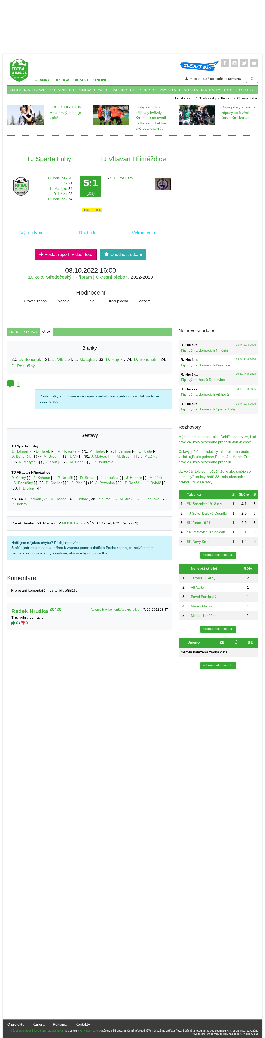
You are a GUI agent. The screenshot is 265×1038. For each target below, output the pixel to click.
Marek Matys (201, 606)
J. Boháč (154, 483)
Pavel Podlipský (203, 597)
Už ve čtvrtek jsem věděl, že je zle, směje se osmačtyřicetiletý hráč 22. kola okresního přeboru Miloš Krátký (215, 477)
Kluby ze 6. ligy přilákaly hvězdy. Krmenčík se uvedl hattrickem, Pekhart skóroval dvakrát (151, 117)
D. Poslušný (123, 178)
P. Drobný (27, 488)
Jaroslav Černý (203, 578)
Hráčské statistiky (110, 90)
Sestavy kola (164, 90)
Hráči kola (188, 90)
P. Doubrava (103, 462)
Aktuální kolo (61, 90)
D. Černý (18, 478)
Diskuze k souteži (239, 90)
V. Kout (51, 462)
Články (42, 80)
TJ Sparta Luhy (48, 159)
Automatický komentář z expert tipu (115, 609)
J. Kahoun (42, 478)
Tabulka (84, 90)
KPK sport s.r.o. (89, 1030)
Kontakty (83, 1024)
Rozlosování (35, 90)
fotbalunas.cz (184, 98)
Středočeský (207, 98)
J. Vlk (62, 183)
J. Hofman (19, 451)
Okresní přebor (247, 98)
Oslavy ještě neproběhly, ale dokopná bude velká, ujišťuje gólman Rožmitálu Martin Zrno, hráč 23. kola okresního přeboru (216, 457)
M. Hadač (97, 451)
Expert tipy (140, 90)
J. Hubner (134, 478)
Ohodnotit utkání (125, 254)
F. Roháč (132, 483)
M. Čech (77, 462)
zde (55, 401)
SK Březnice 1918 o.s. (205, 504)
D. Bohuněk (57, 178)
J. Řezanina (105, 483)
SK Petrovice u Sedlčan (206, 532)
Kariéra (39, 1024)
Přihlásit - (215, 79)
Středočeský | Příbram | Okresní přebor (87, 277)
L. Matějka (58, 189)
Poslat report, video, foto (67, 254)
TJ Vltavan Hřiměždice (132, 159)
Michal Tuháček (203, 616)
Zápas (46, 332)
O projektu (15, 1024)
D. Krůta (145, 451)
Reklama (60, 1024)
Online (100, 80)
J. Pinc (77, 483)
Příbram (226, 98)
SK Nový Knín (198, 542)
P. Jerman (123, 451)
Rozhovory (211, 90)
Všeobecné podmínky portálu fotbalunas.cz (37, 1030)
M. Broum (51, 456)
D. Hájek (60, 194)
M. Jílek (156, 478)
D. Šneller (54, 483)
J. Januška (110, 478)
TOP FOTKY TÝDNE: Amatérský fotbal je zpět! (67, 112)
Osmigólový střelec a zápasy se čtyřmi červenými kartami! (238, 112)
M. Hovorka (66, 451)
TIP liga (61, 80)
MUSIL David (72, 523)
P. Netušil (65, 478)
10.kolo (35, 277)
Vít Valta (197, 587)
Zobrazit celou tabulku (218, 555)
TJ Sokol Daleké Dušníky (207, 513)
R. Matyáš (27, 462)
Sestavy (31, 332)
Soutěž (15, 90)
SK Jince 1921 (198, 523)
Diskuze (81, 80)
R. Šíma (86, 478)
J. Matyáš (99, 456)
